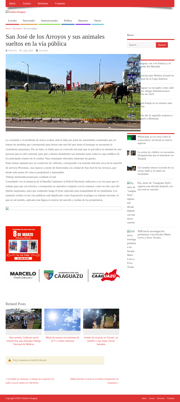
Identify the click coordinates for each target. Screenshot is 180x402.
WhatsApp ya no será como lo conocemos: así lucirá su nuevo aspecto (155, 139)
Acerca (27, 3)
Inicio (12, 3)
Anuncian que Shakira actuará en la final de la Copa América (156, 77)
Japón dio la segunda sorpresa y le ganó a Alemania (155, 117)
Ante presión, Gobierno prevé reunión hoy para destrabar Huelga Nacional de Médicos (24, 341)
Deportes (83, 20)
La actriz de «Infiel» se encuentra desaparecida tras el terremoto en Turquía (156, 155)
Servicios (43, 3)
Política (68, 20)
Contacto (60, 3)
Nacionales (29, 20)
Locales (12, 20)
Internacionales (49, 20)
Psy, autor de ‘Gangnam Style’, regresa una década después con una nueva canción (155, 186)
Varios (97, 20)
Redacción (12, 50)
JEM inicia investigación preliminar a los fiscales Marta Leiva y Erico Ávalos (154, 234)
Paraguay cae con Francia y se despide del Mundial (154, 65)
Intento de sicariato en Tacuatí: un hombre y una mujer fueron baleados (101, 341)
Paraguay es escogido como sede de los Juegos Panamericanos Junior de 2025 (156, 90)
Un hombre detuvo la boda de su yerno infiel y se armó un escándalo (156, 170)
